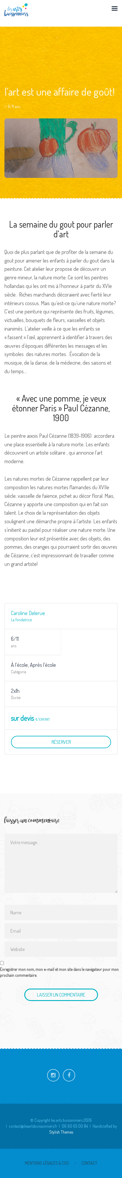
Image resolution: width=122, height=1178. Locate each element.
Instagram (53, 1075)
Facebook (69, 1075)
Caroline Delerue (28, 613)
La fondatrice (21, 619)
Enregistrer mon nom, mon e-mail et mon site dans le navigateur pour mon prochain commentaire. (59, 972)
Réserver (61, 742)
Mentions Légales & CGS (47, 1163)
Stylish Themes (61, 1131)
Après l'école (43, 665)
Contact (89, 1163)
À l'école (19, 665)
